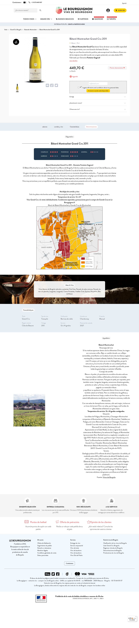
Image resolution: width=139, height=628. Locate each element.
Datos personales (42, 555)
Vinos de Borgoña (109, 477)
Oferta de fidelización (44, 543)
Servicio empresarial (76, 545)
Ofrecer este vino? (75, 109)
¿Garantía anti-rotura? (76, 103)
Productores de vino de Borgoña (113, 553)
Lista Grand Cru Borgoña (111, 545)
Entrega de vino (75, 543)
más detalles (73, 61)
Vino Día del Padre (76, 555)
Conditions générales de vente (46, 553)
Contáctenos (69, 563)
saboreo (44, 127)
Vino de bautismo (76, 550)
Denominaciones (91, 127)
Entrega (72, 97)
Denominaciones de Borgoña (112, 550)
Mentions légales (42, 550)
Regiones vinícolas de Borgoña (113, 548)
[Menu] (136, 617)
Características (74, 127)
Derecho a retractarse (44, 548)
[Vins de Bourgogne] (74, 10)
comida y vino (58, 127)
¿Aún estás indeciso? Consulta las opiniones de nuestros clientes (101, 528)
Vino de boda (74, 548)
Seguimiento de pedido (44, 545)
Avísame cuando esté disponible (98, 91)
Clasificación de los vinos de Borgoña (115, 543)
